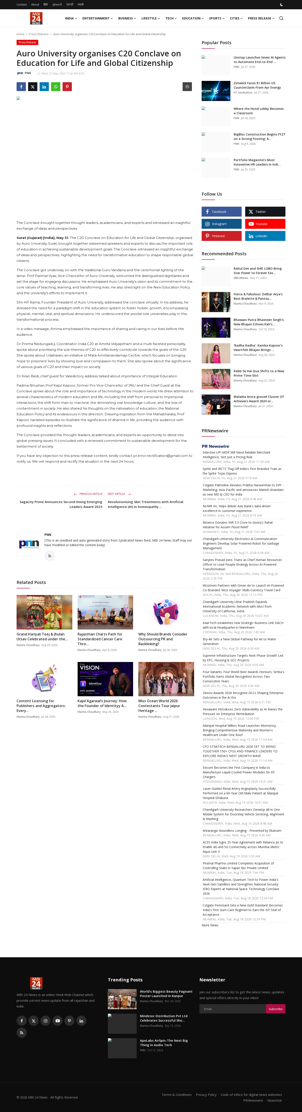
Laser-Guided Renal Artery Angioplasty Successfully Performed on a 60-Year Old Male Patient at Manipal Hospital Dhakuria (240, 793)
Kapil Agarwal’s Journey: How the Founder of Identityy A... (102, 703)
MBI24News (241, 278)
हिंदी (46, 4)
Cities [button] (234, 18)
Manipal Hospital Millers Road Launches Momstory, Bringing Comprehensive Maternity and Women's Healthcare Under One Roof (240, 730)
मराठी (81, 4)
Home (21, 34)
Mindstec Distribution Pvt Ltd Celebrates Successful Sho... (163, 1018)
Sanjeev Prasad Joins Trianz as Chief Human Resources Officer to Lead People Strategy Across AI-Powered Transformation (242, 564)
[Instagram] (45, 1021)
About (35, 4)
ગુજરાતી (57, 4)
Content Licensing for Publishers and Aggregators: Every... (41, 705)
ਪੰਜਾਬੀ (69, 4)
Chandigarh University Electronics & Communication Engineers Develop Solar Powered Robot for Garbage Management (241, 543)
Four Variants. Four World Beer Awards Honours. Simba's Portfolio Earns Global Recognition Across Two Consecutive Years (243, 676)
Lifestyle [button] (149, 18)
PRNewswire (253, 1100)
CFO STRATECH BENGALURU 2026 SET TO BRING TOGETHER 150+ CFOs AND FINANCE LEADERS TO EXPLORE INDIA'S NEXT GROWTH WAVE (240, 751)
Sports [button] (215, 18)
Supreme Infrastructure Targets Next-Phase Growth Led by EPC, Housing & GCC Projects (243, 657)
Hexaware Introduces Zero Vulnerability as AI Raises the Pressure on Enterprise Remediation (243, 711)
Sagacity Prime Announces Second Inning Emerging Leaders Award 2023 (61, 504)
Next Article (117, 494)
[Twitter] (34, 1021)
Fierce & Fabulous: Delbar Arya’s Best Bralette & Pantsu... (258, 296)
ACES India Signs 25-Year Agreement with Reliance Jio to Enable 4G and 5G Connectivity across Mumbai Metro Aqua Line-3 (243, 847)
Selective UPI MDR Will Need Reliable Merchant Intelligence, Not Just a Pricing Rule (236, 454)
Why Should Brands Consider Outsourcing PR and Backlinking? (162, 639)
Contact (22, 4)
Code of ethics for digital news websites (251, 1094)
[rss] (22, 1033)
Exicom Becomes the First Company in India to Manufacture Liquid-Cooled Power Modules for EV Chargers (239, 772)
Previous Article (90, 494)
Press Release (39, 34)
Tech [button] (169, 18)
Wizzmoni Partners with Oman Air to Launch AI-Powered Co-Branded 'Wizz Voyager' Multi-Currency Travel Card (243, 587)
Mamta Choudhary (28, 645)
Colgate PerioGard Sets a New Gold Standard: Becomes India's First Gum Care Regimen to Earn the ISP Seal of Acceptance (243, 910)
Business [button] (125, 18)
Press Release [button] (259, 18)
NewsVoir (274, 1100)
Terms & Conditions (176, 1094)
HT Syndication (243, 92)
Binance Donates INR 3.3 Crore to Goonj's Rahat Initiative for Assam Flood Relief (238, 524)
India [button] (69, 18)
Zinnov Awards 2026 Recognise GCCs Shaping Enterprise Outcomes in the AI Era (243, 695)
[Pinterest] (69, 1021)
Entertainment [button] (96, 18)
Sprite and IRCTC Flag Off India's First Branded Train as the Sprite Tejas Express (242, 471)
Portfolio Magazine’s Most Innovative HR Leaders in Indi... (257, 162)
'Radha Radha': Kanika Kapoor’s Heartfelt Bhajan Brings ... (258, 347)
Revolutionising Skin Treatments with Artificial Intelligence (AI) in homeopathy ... (145, 504)
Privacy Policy (206, 1094)
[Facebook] (22, 1021)
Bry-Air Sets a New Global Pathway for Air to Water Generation (239, 641)
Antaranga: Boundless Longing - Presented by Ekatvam (242, 830)
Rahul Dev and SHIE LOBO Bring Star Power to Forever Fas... (258, 270)
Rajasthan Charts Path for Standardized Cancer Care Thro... (100, 639)
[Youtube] (57, 1021)
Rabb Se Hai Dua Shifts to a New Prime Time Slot (259, 373)
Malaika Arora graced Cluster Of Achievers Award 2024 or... (259, 399)
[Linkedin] (81, 1021)
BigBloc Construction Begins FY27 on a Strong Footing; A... (259, 136)
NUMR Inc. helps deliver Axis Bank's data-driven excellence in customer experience (237, 508)
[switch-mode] (282, 4)
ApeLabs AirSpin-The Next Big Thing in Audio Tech (164, 1042)
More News (210, 925)
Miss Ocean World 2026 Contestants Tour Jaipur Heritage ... (159, 705)
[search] (281, 18)
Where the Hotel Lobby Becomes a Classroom (259, 111)
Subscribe (276, 1009)
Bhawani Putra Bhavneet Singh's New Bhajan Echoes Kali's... (259, 322)
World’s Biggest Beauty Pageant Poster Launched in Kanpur (166, 993)
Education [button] (191, 18)
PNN (47, 534)
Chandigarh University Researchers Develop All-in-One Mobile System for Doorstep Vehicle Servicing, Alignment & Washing (243, 814)
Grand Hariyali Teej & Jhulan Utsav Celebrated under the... (42, 636)
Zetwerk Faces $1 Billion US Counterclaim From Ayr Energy (257, 85)
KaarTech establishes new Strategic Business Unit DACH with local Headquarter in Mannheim (243, 625)
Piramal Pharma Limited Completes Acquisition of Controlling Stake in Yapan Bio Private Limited (238, 865)
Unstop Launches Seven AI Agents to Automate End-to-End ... (259, 59)
